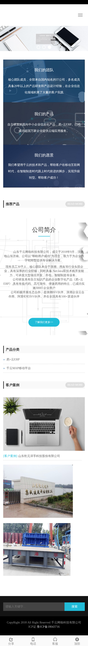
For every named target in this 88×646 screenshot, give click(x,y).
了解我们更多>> (44, 322)
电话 (33, 643)
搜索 (75, 606)
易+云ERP (13, 359)
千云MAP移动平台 (18, 368)
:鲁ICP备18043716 (48, 626)
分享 (11, 643)
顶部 (77, 643)
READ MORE (75, 203)
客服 (55, 643)
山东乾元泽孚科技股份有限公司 (38, 456)
